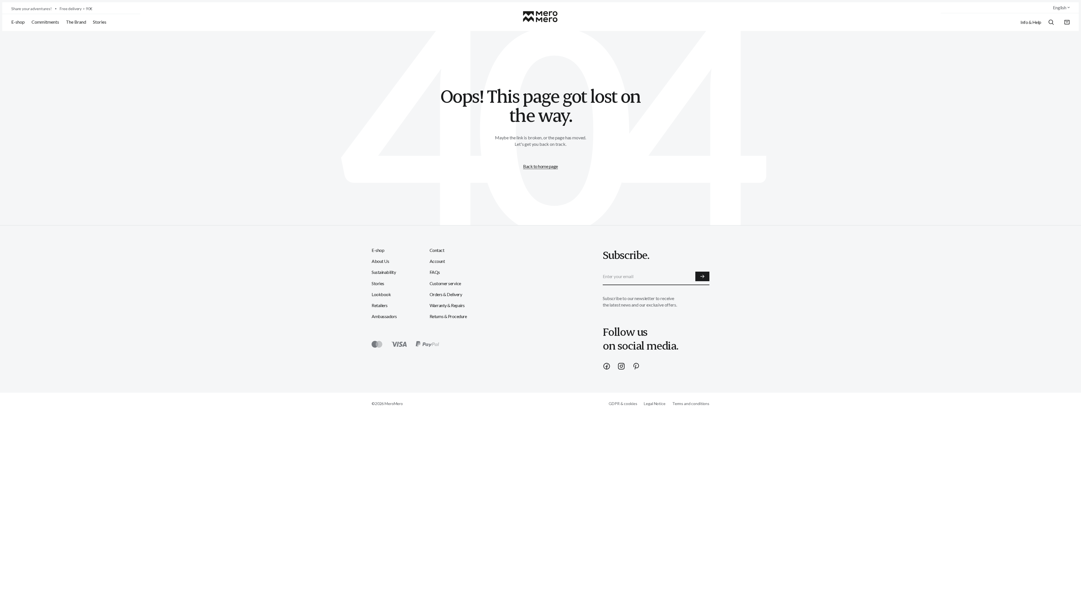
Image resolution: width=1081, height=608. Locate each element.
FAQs (435, 272)
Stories (99, 22)
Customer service (445, 283)
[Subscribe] (702, 276)
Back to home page (540, 166)
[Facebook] (607, 366)
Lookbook (381, 294)
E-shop (18, 22)
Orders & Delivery (446, 294)
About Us (380, 261)
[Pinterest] (636, 366)
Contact (437, 250)
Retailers (380, 305)
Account (437, 261)
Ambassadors (384, 316)
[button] (1067, 22)
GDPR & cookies (623, 403)
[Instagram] (621, 366)
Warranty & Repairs (447, 305)
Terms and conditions (690, 403)
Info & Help (1030, 22)
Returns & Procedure (448, 316)
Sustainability (384, 272)
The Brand (76, 22)
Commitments (45, 22)
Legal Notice (654, 403)
